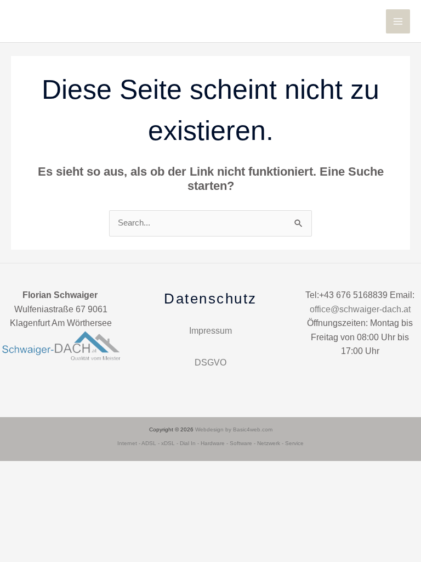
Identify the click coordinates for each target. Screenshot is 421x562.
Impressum (210, 330)
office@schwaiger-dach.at (360, 309)
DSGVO (210, 362)
